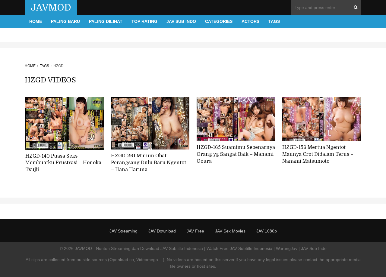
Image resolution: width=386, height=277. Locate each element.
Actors (250, 21)
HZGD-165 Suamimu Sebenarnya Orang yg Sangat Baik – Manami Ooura (236, 154)
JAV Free (195, 231)
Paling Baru (65, 21)
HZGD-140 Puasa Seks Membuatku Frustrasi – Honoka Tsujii (63, 162)
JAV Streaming (123, 231)
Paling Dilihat (105, 21)
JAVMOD (51, 7)
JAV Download (162, 231)
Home (35, 21)
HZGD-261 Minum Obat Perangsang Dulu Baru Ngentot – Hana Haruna (148, 162)
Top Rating (144, 21)
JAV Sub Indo (181, 21)
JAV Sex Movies (230, 231)
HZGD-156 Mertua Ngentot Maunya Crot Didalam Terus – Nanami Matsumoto (317, 154)
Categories (219, 21)
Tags (274, 21)
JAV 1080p (266, 231)
